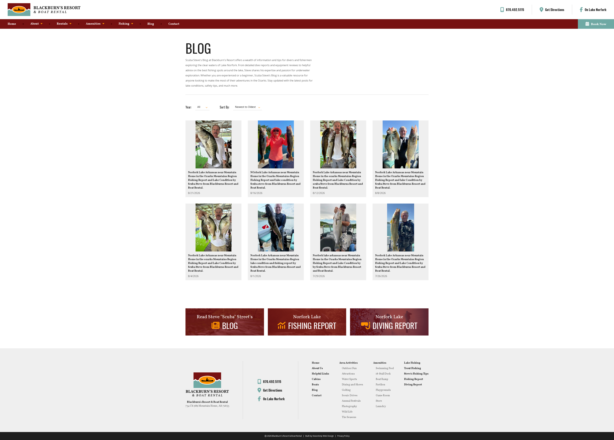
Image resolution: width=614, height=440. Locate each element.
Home (12, 24)
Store (379, 401)
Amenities (379, 363)
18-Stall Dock (383, 374)
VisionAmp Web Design (323, 436)
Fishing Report (413, 379)
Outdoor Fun (349, 368)
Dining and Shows (352, 384)
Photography (349, 406)
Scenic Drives (349, 395)
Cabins (316, 379)
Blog (150, 24)
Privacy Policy (343, 436)
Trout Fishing (412, 368)
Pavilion (380, 384)
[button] (596, 24)
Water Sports (349, 379)
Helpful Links (320, 374)
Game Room (383, 395)
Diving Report (413, 384)
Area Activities (348, 363)
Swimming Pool (385, 368)
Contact (173, 24)
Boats (315, 384)
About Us (317, 368)
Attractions (348, 374)
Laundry (381, 406)
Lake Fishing (412, 363)
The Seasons (349, 417)
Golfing (346, 390)
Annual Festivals (351, 401)
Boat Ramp (382, 379)
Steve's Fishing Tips (416, 374)
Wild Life (347, 412)
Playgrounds (383, 390)
